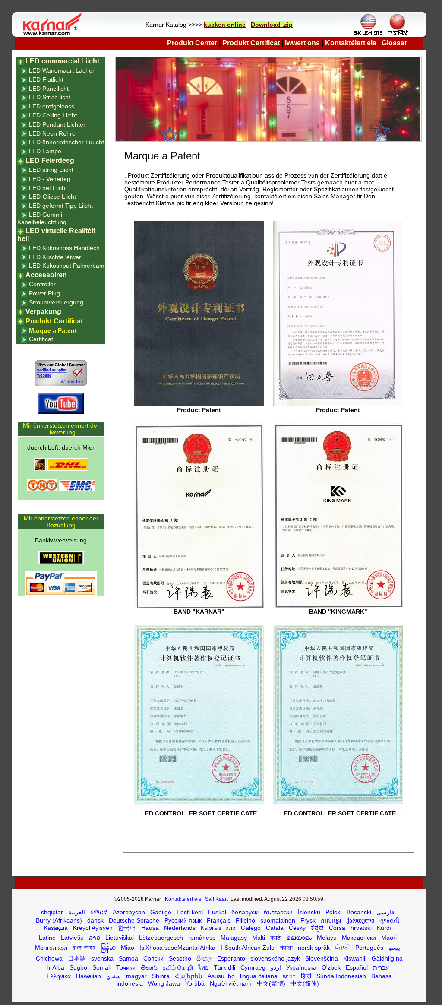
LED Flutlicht (46, 79)
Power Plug (44, 293)
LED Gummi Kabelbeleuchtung (41, 218)
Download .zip (272, 24)
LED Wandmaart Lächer (62, 70)
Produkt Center (192, 43)
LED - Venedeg (49, 178)
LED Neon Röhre (52, 133)
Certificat (41, 339)
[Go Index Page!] (54, 34)
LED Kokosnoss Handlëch (64, 247)
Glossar (394, 43)
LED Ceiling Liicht (53, 115)
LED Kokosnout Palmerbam (66, 265)
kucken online (225, 24)
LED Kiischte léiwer (55, 257)
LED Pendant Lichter (57, 124)
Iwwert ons (302, 43)
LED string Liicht (51, 169)
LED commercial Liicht (62, 61)
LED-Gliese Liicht (52, 196)
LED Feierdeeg (49, 160)
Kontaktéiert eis (350, 43)
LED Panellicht (49, 88)
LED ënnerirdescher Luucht (66, 142)
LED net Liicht (48, 187)
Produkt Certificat (251, 43)
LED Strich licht (49, 97)
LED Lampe (45, 151)
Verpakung (43, 311)
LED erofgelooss (51, 106)
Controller (42, 284)
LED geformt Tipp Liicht (61, 205)
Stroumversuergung (56, 302)
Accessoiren (46, 275)
